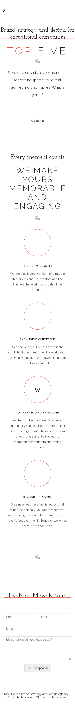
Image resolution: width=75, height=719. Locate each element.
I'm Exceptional (38, 668)
